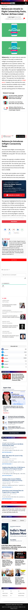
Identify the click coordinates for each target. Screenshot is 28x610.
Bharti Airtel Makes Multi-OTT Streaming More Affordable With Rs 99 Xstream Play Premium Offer (18, 377)
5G (11, 591)
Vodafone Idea (21, 593)
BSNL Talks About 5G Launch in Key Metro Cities (12, 456)
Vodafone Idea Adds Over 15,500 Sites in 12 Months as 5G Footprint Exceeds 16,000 (13, 468)
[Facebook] (5, 229)
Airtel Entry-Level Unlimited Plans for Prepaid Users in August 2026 (13, 491)
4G (18, 591)
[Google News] (16, 233)
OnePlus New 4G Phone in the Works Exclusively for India (12, 444)
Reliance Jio (5, 595)
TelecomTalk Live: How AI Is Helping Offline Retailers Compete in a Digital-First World (20, 562)
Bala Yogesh (12, 17)
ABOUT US (4, 607)
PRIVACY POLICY (13, 608)
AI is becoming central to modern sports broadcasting (9, 305)
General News (21, 595)
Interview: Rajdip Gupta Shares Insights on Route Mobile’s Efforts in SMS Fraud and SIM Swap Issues (20, 581)
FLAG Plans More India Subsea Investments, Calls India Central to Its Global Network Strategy (14, 547)
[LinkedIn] (17, 229)
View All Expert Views (14, 432)
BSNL (11, 593)
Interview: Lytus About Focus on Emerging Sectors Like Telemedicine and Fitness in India (7, 580)
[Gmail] (13, 229)
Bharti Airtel (5, 593)
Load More (14, 260)
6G (3, 591)
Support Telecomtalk (6, 0)
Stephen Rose (5, 331)
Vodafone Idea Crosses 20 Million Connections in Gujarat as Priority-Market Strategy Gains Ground (12, 479)
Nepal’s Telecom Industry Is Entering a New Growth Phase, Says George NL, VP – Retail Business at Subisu (7, 563)
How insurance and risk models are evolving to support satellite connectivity (11, 316)
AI (10, 595)
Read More (14, 221)
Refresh (5, 440)
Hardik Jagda (5, 300)
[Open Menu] (25, 3)
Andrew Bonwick (6, 310)
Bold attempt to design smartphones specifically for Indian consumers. (10, 326)
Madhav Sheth (6, 321)
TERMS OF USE (22, 607)
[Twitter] (9, 229)
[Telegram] (9, 232)
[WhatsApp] (22, 229)
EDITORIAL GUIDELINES (13, 607)
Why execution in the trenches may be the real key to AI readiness (10, 336)
